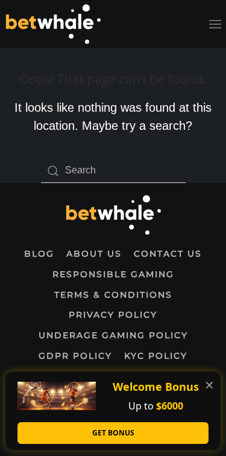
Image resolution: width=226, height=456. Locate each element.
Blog (39, 253)
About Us (94, 253)
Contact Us (168, 253)
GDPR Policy (75, 355)
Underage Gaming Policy (113, 335)
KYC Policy (155, 355)
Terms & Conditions (113, 294)
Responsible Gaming (113, 274)
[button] (215, 24)
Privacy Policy (113, 314)
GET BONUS (113, 433)
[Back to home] (53, 24)
